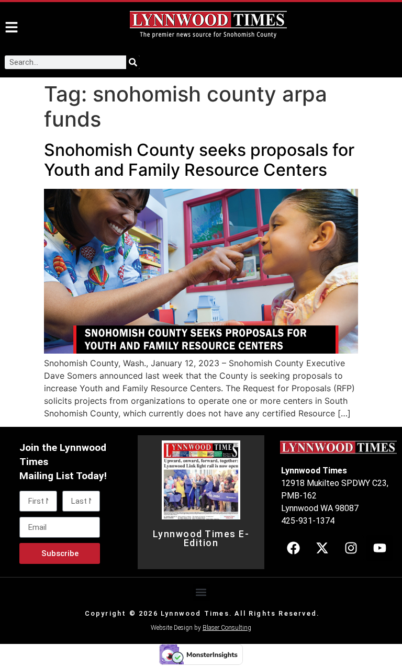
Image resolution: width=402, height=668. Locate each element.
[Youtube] (379, 548)
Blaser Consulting (227, 627)
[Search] (133, 62)
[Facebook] (293, 548)
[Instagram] (351, 548)
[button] (201, 592)
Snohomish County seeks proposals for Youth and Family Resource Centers (199, 160)
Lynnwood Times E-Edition (201, 539)
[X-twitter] (322, 548)
